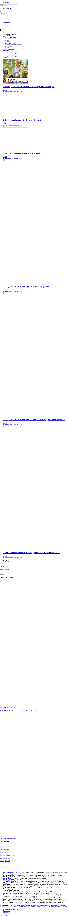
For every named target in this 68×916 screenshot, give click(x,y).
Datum (8, 41)
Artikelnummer (11, 49)
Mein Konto (6, 2)
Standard (9, 35)
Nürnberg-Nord (8, 878)
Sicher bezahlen (4, 863)
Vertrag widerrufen (5, 858)
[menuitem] (35, 2)
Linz (23, 906)
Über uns (2, 566)
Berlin (62, 905)
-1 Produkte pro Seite (12, 53)
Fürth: (5, 875)
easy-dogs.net (20, 905)
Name (8, 38)
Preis (8, 40)
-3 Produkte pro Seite (12, 56)
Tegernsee (53, 906)
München (33, 906)
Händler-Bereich (4, 849)
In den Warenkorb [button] (8, 91)
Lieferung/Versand (5, 861)
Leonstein (28, 906)
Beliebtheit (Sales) (11, 43)
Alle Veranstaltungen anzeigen (8, 838)
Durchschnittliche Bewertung (14, 44)
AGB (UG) (3, 852)
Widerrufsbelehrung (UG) (7, 855)
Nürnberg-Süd (46, 906)
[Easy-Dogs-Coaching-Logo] (3, 14)
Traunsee (59, 906)
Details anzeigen (17, 91)
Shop (1, 847)
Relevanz (9, 46)
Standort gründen (4, 569)
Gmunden (10, 906)
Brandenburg (3, 906)
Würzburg (64, 906)
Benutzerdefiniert (11, 37)
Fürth (20, 906)
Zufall (8, 47)
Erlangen (15, 906)
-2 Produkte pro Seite (12, 55)
